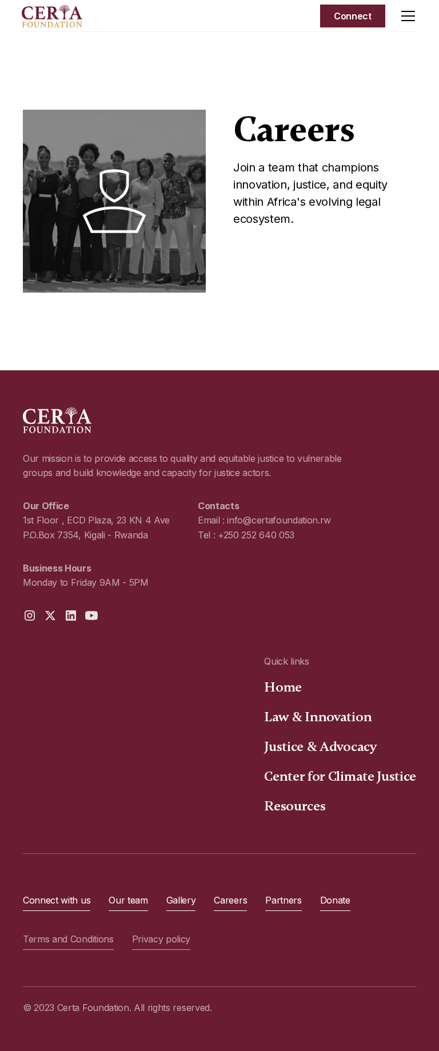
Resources (294, 806)
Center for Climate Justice (340, 776)
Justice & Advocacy (320, 746)
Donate (335, 900)
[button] (405, 16)
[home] (52, 16)
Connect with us (56, 900)
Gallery (181, 900)
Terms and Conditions (68, 939)
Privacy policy (161, 939)
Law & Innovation (318, 717)
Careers (230, 900)
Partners (283, 900)
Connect (353, 16)
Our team (128, 900)
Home (283, 687)
